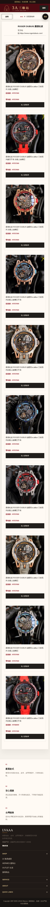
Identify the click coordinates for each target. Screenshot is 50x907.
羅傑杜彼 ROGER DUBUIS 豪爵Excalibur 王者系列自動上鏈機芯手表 (24, 298)
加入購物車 (25, 105)
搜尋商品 (5, 872)
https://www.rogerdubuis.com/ (31, 33)
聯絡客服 (5, 846)
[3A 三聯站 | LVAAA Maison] (16, 8)
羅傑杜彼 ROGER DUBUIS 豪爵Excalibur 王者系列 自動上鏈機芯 (24, 88)
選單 (44, 8)
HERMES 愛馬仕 (9, 863)
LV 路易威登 (7, 859)
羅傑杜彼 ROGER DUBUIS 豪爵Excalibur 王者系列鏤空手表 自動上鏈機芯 (24, 158)
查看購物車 (30, 16)
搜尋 (7, 17)
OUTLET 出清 (7, 868)
